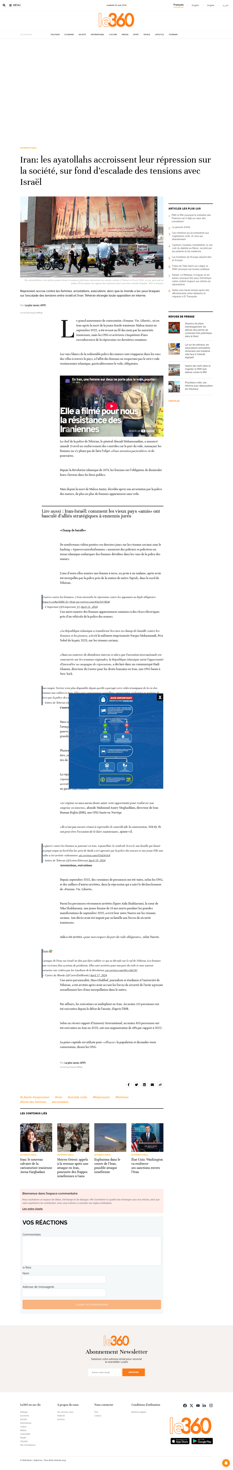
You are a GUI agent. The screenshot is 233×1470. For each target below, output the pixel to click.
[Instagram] (211, 1405)
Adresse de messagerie (38, 1286)
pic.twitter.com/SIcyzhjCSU (121, 970)
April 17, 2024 (98, 975)
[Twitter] (191, 1405)
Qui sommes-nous (65, 1412)
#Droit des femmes (33, 1102)
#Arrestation (60, 1102)
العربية (225, 5)
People (147, 35)
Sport (136, 35)
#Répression (101, 1097)
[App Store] (180, 1440)
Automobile (25, 1434)
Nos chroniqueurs (28, 1445)
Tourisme (173, 35)
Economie (69, 35)
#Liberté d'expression (34, 1097)
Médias (125, 35)
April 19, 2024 (97, 860)
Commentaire (32, 1234)
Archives (61, 1419)
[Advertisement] (95, 86)
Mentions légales (138, 1412)
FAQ (96, 1412)
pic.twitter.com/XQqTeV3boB (93, 602)
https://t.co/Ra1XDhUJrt (55, 602)
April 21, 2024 (89, 606)
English (195, 5)
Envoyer (134, 1372)
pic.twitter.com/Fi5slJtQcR (94, 855)
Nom (26, 1273)
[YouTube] (198, 1405)
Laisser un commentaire (91, 1304)
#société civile (77, 1097)
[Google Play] (202, 1440)
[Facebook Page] (185, 1405)
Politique (55, 35)
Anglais (210, 5)
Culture (113, 35)
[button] (226, 1463)
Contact (97, 1416)
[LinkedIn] (204, 1405)
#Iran (72, 602)
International (97, 35)
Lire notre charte (32, 1208)
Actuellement (26, 34)
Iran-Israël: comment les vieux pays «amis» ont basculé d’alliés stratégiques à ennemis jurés (101, 513)
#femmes (122, 1097)
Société (82, 35)
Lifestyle (159, 35)
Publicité (61, 1416)
